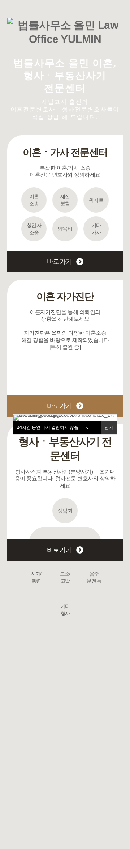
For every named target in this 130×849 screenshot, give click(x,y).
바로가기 (59, 261)
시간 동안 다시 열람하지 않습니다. (52, 427)
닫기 (108, 427)
